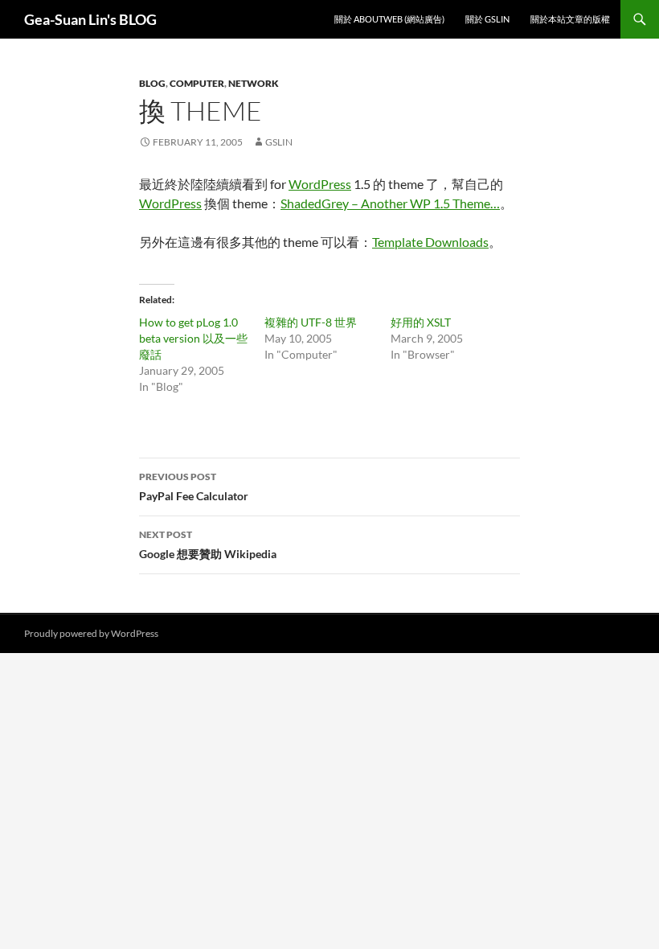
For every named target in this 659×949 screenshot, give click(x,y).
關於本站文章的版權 (570, 19)
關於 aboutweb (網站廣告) (389, 19)
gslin (279, 142)
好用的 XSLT (421, 322)
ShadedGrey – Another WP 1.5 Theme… (390, 203)
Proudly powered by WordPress (91, 633)
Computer (197, 83)
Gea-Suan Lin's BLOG (90, 19)
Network (253, 83)
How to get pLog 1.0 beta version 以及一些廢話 (193, 338)
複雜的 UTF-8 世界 (310, 322)
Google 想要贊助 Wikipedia (207, 544)
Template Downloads (430, 241)
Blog (152, 83)
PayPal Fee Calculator (193, 486)
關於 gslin (487, 19)
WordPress (320, 183)
